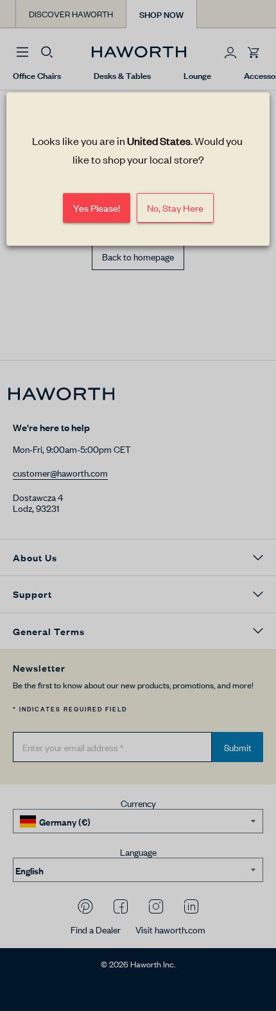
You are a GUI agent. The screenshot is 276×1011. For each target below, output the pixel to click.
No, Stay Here (175, 207)
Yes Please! (96, 207)
